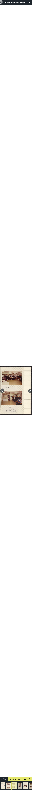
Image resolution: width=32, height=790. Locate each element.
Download (15, 779)
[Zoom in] (25, 779)
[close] (30, 2)
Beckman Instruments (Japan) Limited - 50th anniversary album (16, 2)
